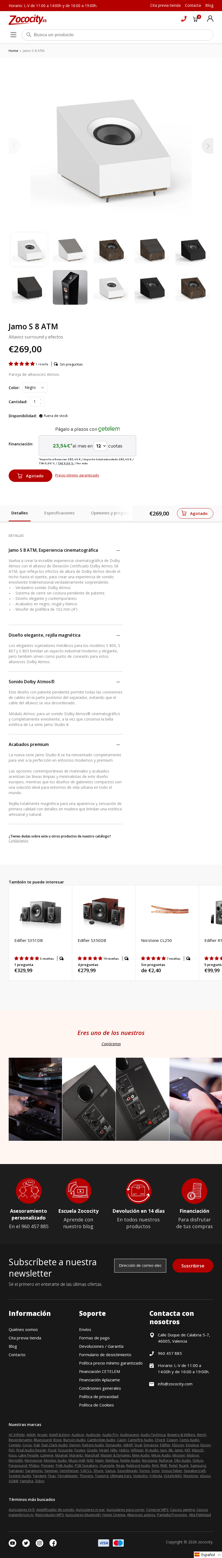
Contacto (17, 1354)
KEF (187, 1450)
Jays (163, 1450)
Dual (138, 1444)
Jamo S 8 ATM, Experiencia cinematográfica (53, 550)
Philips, (34, 1465)
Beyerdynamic (20, 1439)
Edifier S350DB (92, 940)
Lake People (28, 1455)
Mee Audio (141, 1455)
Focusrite (65, 1450)
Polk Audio (64, 1465)
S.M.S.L (86, 1470)
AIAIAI (31, 1434)
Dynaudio (114, 1444)
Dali (37, 1444)
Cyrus (27, 1444)
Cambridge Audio (101, 1439)
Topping (101, 1475)
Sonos (144, 1470)
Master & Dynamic (115, 1455)
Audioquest (129, 1434)
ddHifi (128, 1444)
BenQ (201, 1434)
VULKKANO (173, 1475)
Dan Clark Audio (54, 1444)
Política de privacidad (98, 1396)
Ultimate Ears (121, 1475)
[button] (22, 364)
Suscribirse (192, 1266)
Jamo (179, 1450)
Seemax (51, 1470)
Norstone (149, 1460)
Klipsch (198, 1450)
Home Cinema (113, 1514)
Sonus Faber (171, 1470)
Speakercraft (194, 1470)
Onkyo (197, 1460)
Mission (178, 1455)
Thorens (86, 1475)
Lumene (47, 1455)
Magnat (61, 1455)
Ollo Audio (182, 1460)
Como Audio (189, 1439)
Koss (13, 1455)
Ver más (82, 463)
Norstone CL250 (156, 940)
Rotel (173, 1465)
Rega (120, 1465)
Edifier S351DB (28, 940)
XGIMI (13, 1480)
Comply (15, 1444)
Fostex (79, 1450)
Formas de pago (94, 1337)
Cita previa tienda (25, 1337)
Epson (205, 1444)
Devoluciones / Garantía (101, 1346)
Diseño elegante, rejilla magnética (44, 635)
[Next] (207, 146)
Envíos (85, 1329)
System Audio (20, 1475)
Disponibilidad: (23, 415)
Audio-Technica (153, 1434)
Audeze (77, 1434)
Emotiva (192, 1444)
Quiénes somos (23, 1329)
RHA (155, 1465)
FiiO (12, 1450)
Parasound (18, 1465)
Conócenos (111, 1043)
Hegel (104, 1450)
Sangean (16, 1470)
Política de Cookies (96, 1405)
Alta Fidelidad (200, 1514)
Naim (99, 1460)
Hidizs (124, 1450)
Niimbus (112, 1460)
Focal (52, 1450)
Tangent (39, 1475)
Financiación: (21, 443)
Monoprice (33, 1460)
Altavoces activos (141, 1514)
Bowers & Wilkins (181, 1434)
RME (163, 1465)
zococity (205, 1541)
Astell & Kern (59, 1434)
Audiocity (93, 1434)
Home (13, 50)
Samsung (198, 1465)
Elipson (178, 1444)
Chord (160, 1439)
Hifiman (137, 1450)
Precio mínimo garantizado (77, 475)
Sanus (110, 1470)
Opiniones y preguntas (112, 512)
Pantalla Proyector (172, 1514)
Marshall (92, 1455)
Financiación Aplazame (99, 1379)
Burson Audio (74, 1439)
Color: (14, 387)
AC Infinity (17, 1434)
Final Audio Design (31, 1450)
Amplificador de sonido (55, 1509)
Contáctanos (18, 840)
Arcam (42, 1434)
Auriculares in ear (90, 1509)
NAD (90, 1460)
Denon (74, 1444)
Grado (92, 1450)
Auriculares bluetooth (83, 1514)
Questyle (107, 1465)
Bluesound (43, 1439)
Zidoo (39, 1480)
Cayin (121, 1439)
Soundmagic (127, 1470)
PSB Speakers (86, 1465)
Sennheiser (69, 1470)
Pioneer (47, 1465)
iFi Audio (152, 1450)
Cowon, (172, 1439)
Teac (52, 1475)
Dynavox (151, 1444)
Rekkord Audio (138, 1465)
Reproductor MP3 (49, 1514)
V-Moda (155, 1475)
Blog (13, 1346)
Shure (98, 1470)
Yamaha (26, 1480)
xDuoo (205, 1475)
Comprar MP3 (157, 1509)
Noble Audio (130, 1460)
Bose (57, 1439)
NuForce (165, 1460)
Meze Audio (161, 1455)
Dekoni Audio (93, 1444)
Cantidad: (18, 401)
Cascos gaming (182, 1509)
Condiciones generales (100, 1388)
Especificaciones (59, 512)
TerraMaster (67, 1475)
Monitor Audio (55, 1460)
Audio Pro (110, 1434)
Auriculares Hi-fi (22, 1509)
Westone (190, 1475)
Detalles (19, 512)
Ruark (184, 1465)
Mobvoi (193, 1455)
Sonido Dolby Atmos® (32, 682)
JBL (171, 1450)
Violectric (140, 1475)
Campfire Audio (140, 1439)
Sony (155, 1470)
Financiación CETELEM (99, 1371)
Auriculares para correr (125, 1509)
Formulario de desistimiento (105, 1354)
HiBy (113, 1450)
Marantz (76, 1455)
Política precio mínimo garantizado (111, 1363)
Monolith (16, 1460)
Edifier (165, 1444)
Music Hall (76, 1460)
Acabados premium (29, 744)
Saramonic (34, 1470)
